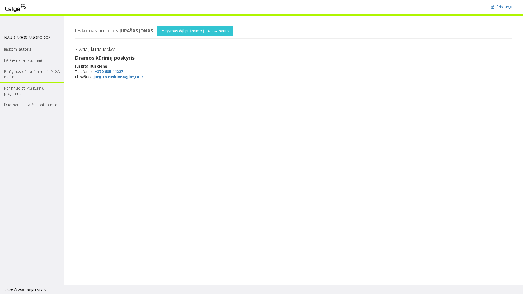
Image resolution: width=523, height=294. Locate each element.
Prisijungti (504, 6)
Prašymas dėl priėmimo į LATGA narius (194, 30)
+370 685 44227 (109, 71)
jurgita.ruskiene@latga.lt (118, 76)
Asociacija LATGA (32, 289)
